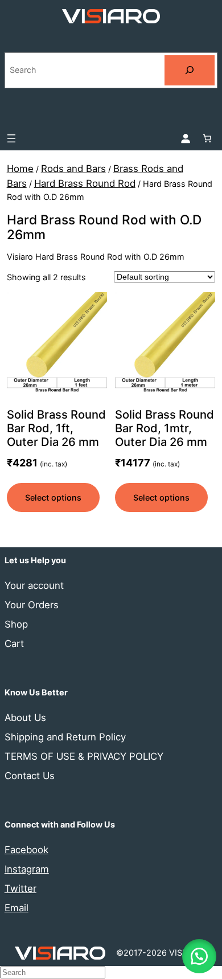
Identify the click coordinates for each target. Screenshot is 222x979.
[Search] (190, 70)
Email (16, 908)
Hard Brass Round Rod (84, 183)
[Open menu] (11, 138)
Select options (53, 497)
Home (20, 168)
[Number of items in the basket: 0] (207, 138)
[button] (199, 956)
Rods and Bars (73, 168)
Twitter (20, 888)
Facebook (26, 849)
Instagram (27, 869)
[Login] (185, 138)
